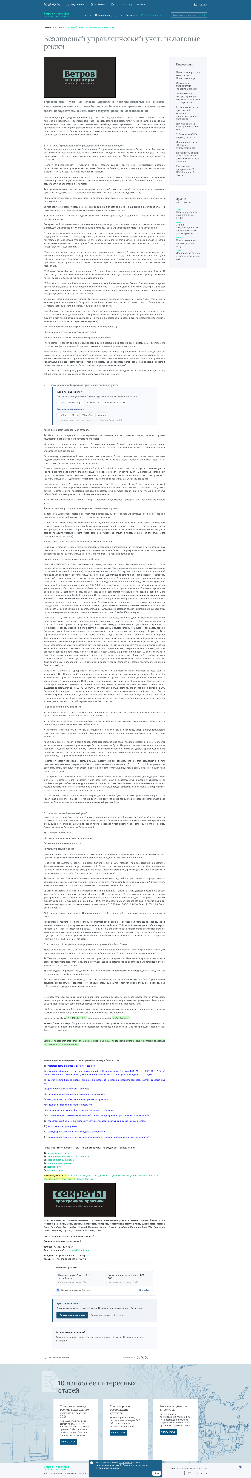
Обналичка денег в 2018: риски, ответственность (186, 144)
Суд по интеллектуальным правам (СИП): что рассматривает (187, 229)
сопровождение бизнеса (59, 1152)
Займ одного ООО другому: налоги (186, 136)
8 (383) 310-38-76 (122, 5)
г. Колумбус (100, 4)
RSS (189, 1473)
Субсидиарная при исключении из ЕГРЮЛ (186, 214)
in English (203, 5)
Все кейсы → (146, 1290)
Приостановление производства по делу (186, 243)
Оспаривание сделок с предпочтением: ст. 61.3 (188, 255)
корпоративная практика (59, 1163)
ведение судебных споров (60, 1159)
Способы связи (139, 4)
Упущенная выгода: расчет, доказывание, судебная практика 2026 (75, 1411)
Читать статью (68, 1442)
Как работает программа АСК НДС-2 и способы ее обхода (187, 171)
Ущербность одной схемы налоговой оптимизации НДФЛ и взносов (187, 157)
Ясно (156, 1473)
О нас (84, 14)
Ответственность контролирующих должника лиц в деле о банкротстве (188, 98)
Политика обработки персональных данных (189, 1468)
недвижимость (53, 1166)
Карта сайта (202, 1473)
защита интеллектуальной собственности (67, 1156)
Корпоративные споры (70, 402)
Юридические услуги (106, 14)
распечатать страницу (59, 1357)
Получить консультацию (72, 1315)
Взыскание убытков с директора (174, 1407)
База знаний (151, 14)
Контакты (131, 14)
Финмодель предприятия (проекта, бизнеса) (186, 85)
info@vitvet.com (77, 5)
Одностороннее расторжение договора (121, 1409)
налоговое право (55, 1170)
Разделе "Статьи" (84, 1178)
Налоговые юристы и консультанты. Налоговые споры (188, 75)
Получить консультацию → (70, 408)
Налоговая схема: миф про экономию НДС (187, 126)
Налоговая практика (115, 402)
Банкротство (93, 402)
